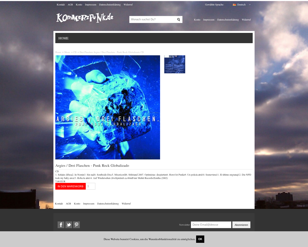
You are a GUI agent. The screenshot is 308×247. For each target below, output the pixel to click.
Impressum (90, 4)
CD (74, 52)
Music (67, 52)
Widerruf (128, 4)
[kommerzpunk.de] (85, 26)
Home (63, 38)
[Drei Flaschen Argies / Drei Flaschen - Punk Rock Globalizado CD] (107, 158)
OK (200, 239)
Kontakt (61, 4)
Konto (79, 4)
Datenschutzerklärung (110, 4)
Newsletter (184, 224)
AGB (70, 4)
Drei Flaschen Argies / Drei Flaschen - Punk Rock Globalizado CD (112, 52)
